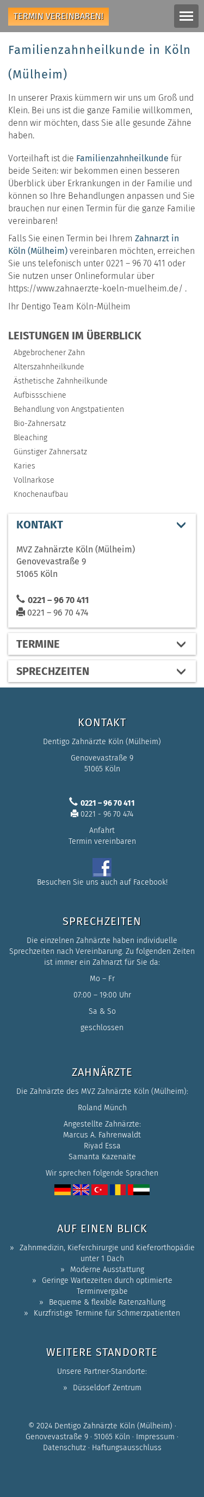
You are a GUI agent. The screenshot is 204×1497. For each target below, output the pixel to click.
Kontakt (39, 524)
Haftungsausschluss (127, 1447)
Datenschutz (64, 1447)
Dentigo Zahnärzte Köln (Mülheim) (113, 1426)
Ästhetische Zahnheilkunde (61, 381)
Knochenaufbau (41, 494)
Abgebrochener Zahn (49, 352)
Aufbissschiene (40, 395)
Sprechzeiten (52, 671)
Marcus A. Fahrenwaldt (102, 1135)
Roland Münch (102, 1107)
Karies (24, 466)
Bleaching (30, 437)
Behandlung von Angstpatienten (69, 409)
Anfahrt (102, 830)
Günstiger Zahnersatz (50, 452)
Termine (38, 643)
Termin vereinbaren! (58, 16)
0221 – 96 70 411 (58, 600)
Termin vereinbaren (102, 841)
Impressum (155, 1436)
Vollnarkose (34, 480)
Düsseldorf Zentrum (107, 1387)
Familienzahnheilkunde (122, 158)
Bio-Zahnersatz (40, 423)
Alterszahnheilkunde (49, 367)
